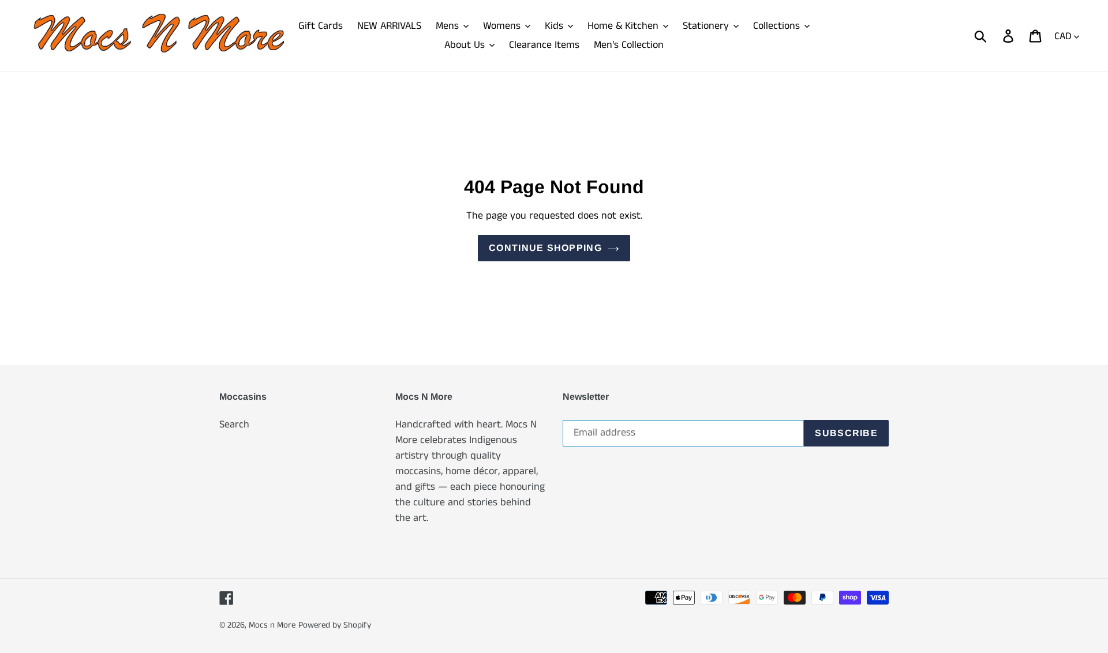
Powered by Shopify (334, 625)
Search (234, 424)
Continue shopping (545, 248)
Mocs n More (272, 625)
